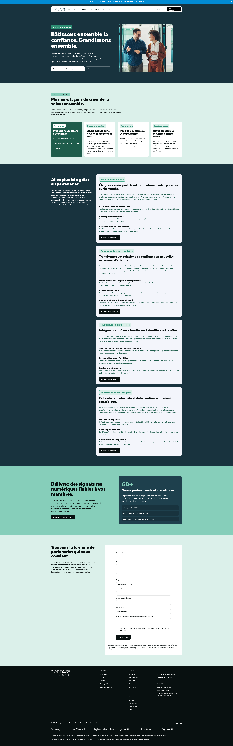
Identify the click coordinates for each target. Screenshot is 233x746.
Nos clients (132, 680)
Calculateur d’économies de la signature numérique (167, 694)
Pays (118, 580)
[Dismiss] (231, 1)
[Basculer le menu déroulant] (75, 9)
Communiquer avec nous (97, 69)
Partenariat (120, 607)
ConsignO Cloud (105, 684)
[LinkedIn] (176, 723)
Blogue (131, 697)
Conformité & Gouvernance (124, 730)
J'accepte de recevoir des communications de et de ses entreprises (144, 629)
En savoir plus (138, 2)
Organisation (120, 571)
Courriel (119, 589)
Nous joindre (171, 9)
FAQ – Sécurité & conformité (167, 730)
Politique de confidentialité (56, 730)
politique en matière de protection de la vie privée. (123, 647)
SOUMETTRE (123, 637)
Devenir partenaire (108, 237)
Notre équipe (133, 677)
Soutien (118, 9)
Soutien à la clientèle (164, 687)
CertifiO (102, 680)
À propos (132, 674)
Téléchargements (163, 690)
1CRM (102, 677)
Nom (118, 562)
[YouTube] (180, 723)
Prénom (119, 553)
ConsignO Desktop (106, 687)
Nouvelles (132, 700)
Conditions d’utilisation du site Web (104, 730)
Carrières (132, 684)
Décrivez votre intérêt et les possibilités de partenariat (134, 616)
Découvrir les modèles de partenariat (67, 69)
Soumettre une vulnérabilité (146, 730)
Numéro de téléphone (123, 598)
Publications (133, 706)
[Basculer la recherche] (163, 9)
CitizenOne (103, 674)
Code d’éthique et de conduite (78, 730)
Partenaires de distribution (166, 674)
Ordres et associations (62, 517)
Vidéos (131, 709)
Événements (133, 703)
